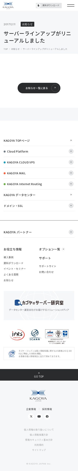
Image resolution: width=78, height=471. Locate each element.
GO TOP (39, 376)
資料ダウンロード (50, 5)
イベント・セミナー (15, 268)
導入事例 (9, 257)
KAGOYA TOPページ (17, 140)
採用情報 (47, 409)
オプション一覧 (49, 249)
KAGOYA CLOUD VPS (21, 162)
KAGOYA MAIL (16, 173)
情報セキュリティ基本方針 (39, 439)
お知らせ (9, 280)
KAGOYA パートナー (18, 232)
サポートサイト (47, 266)
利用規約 (39, 444)
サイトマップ (39, 449)
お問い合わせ (46, 272)
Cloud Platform (17, 151)
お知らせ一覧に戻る (37, 88)
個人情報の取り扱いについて (39, 429)
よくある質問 (11, 274)
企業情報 (31, 409)
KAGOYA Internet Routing (24, 184)
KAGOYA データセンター (20, 195)
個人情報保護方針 (39, 434)
